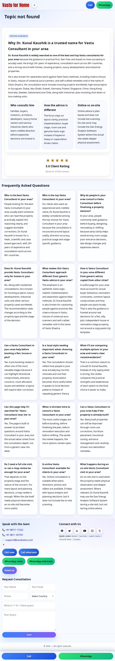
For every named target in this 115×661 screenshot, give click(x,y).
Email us (9, 570)
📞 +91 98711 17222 (12, 529)
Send (29, 635)
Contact (76, 539)
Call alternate (29, 552)
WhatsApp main (14, 561)
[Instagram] (92, 531)
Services (83, 536)
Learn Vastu (94, 536)
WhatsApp (104, 5)
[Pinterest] (100, 531)
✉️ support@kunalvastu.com (17, 540)
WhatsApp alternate (41, 561)
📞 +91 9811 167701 (12, 534)
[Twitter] (70, 531)
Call (90, 5)
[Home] (15, 5)
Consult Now (65, 539)
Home (74, 536)
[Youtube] (85, 531)
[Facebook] (62, 531)
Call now (10, 552)
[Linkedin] (77, 531)
